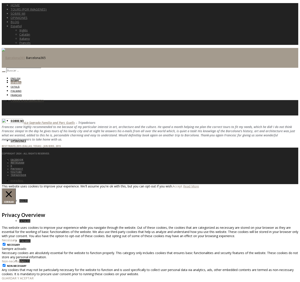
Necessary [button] (9, 240)
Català (15, 86)
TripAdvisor (18, 175)
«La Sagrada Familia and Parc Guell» (49, 123)
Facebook (17, 159)
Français (16, 95)
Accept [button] (177, 186)
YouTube (16, 172)
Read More (191, 186)
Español (16, 82)
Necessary (13, 244)
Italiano (16, 91)
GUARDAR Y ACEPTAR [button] (18, 278)
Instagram (17, 162)
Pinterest (17, 168)
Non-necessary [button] (12, 261)
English (15, 78)
